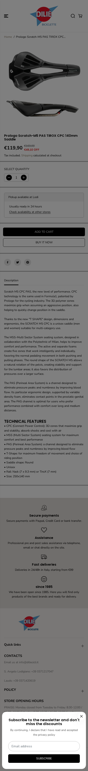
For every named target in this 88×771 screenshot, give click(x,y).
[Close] (81, 716)
